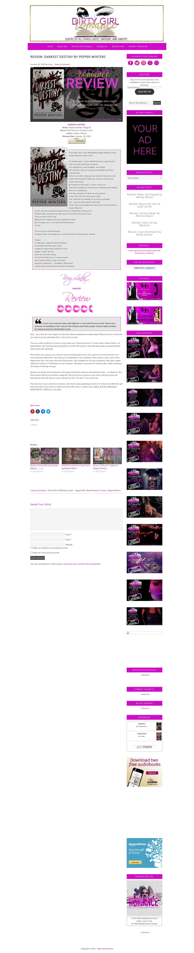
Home (50, 46)
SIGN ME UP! (144, 92)
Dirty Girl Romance (90, 16)
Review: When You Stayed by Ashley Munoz (144, 196)
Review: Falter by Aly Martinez (144, 224)
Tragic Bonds (141, 734)
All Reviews (63, 490)
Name (68, 535)
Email (68, 540)
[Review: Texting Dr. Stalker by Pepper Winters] (107, 456)
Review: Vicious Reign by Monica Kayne (144, 214)
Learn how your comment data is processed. (82, 564)
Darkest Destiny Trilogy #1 (80, 127)
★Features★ (118, 46)
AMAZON (76, 288)
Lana (50, 64)
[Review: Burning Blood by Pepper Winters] (44, 456)
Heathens (141, 724)
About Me (62, 46)
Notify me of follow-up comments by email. (50, 548)
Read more (145, 675)
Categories (102, 46)
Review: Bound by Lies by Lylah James (144, 205)
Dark (71, 490)
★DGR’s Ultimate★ (138, 46)
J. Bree (142, 736)
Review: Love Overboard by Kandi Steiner (144, 233)
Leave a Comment (62, 64)
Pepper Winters (114, 490)
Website (69, 545)
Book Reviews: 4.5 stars (96, 490)
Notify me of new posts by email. (46, 553)
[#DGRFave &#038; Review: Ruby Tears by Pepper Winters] (76, 456)
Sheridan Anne (142, 726)
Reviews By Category (82, 46)
